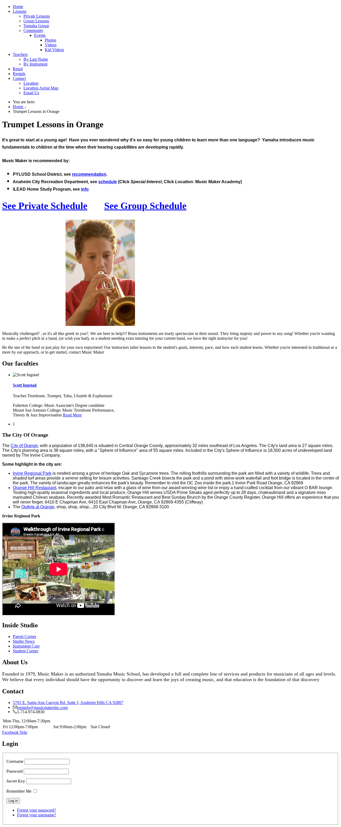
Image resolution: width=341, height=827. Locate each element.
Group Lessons (36, 21)
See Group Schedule (145, 205)
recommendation (89, 174)
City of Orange (24, 445)
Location (30, 83)
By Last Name (35, 59)
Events (40, 35)
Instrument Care (26, 646)
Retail (18, 69)
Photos (50, 40)
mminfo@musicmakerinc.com (42, 707)
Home (18, 6)
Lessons (19, 11)
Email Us (31, 93)
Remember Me (18, 791)
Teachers (20, 54)
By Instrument (35, 64)
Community (33, 30)
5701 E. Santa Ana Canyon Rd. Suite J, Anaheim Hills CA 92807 (68, 702)
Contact (19, 78)
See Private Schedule (44, 205)
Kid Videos (54, 49)
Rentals (19, 73)
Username (14, 761)
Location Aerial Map (40, 88)
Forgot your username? (36, 815)
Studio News (24, 641)
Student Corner (25, 651)
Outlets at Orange (37, 507)
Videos (50, 45)
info (85, 189)
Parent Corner (24, 636)
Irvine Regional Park (32, 473)
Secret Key (15, 781)
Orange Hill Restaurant (34, 487)
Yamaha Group (36, 25)
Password (14, 771)
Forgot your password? (36, 810)
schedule (107, 181)
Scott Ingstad (24, 385)
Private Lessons (36, 16)
